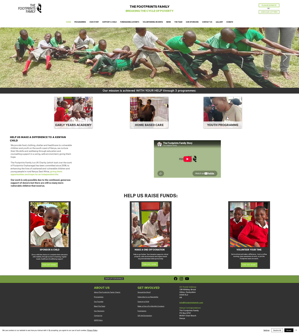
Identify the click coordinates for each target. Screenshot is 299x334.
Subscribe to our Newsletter (148, 297)
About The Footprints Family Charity (107, 292)
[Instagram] (181, 278)
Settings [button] (266, 330)
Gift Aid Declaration (145, 316)
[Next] (285, 57)
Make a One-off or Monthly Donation (151, 306)
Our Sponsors (99, 311)
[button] (80, 21)
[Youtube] (187, 278)
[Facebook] (175, 278)
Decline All (277, 330)
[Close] (296, 330)
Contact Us (98, 316)
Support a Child (143, 302)
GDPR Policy (98, 320)
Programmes (98, 297)
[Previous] (14, 57)
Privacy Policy (92, 330)
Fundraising (142, 311)
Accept (288, 330)
